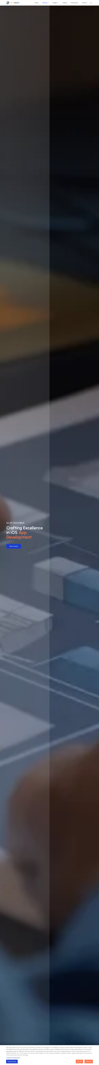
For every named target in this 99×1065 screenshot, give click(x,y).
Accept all (88, 1061)
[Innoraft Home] (12, 3)
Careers (64, 2)
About (37, 2)
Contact (84, 2)
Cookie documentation (13, 1058)
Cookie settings (12, 1061)
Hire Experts (74, 2)
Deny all (79, 1061)
